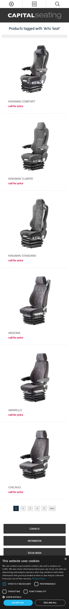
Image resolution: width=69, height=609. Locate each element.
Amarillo (15, 410)
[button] (34, 596)
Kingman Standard (22, 255)
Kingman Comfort (21, 101)
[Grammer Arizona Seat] (34, 300)
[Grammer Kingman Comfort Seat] (34, 69)
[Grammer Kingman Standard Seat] (34, 223)
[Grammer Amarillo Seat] (34, 377)
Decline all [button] (50, 602)
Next (52, 508)
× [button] (65, 559)
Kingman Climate (20, 178)
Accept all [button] (18, 602)
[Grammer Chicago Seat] (34, 455)
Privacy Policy (38, 578)
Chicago (14, 487)
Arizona (14, 333)
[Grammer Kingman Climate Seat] (34, 146)
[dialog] (34, 582)
